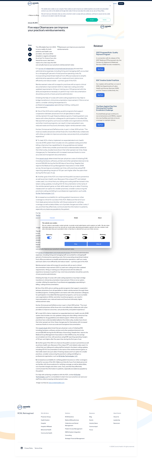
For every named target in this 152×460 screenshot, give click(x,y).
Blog (90, 417)
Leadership (116, 420)
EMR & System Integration (73, 432)
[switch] (67, 237)
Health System (45, 420)
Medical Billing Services (72, 420)
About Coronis (117, 413)
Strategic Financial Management (74, 438)
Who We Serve (45, 413)
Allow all (98, 244)
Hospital (43, 423)
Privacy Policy (29, 448)
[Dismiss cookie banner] (110, 6)
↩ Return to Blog (33, 15)
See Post (100, 69)
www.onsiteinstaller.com (56, 383)
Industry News (93, 423)
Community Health (46, 433)
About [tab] (99, 217)
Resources (92, 413)
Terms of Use (38, 448)
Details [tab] (76, 217)
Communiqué (93, 426)
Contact (121, 3)
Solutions (67, 413)
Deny (75, 244)
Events (91, 420)
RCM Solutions (69, 417)
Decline (104, 19)
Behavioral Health (46, 430)
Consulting (68, 435)
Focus (91, 430)
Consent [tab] (52, 217)
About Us (116, 417)
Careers (115, 3)
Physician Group (46, 417)
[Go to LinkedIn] (22, 448)
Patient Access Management (73, 429)
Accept (92, 19)
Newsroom (116, 423)
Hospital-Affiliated (46, 426)
